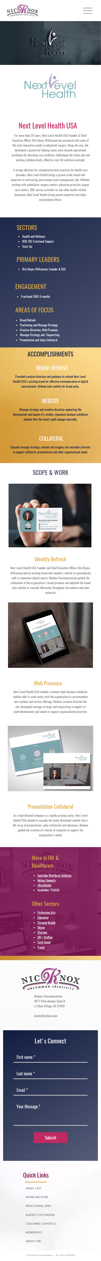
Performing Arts (46, 912)
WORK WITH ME (37, 1197)
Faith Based (44, 942)
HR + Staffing (45, 937)
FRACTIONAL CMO (38, 1206)
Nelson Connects (47, 880)
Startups (42, 932)
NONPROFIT (34, 1232)
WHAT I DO (33, 1188)
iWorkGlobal (44, 885)
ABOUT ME (33, 1241)
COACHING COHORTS (41, 1223)
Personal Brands (46, 923)
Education (43, 917)
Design (41, 927)
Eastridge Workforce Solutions (54, 875)
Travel (41, 947)
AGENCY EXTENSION (40, 1215)
